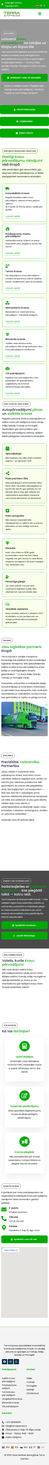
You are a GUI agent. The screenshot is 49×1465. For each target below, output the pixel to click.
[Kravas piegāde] (24, 1152)
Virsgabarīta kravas (12, 1398)
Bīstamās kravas (10, 1402)
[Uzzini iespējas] (24, 1059)
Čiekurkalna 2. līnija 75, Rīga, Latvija (23, 1429)
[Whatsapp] (16, 1361)
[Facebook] (4, 1361)
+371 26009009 (13, 1422)
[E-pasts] (24, 1210)
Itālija (29, 1378)
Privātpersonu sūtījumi (9, 1387)
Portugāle (32, 1385)
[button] (39, 14)
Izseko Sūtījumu (13, 1437)
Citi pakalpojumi (10, 1406)
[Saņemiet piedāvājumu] (24, 1106)
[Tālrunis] (24, 1219)
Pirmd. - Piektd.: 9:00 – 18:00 (19, 1433)
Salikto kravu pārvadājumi (8, 1380)
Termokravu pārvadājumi (8, 1394)
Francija (31, 1382)
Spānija (30, 1389)
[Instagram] (10, 1361)
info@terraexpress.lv (16, 1425)
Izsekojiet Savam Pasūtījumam (13, 4)
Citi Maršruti (33, 1393)
